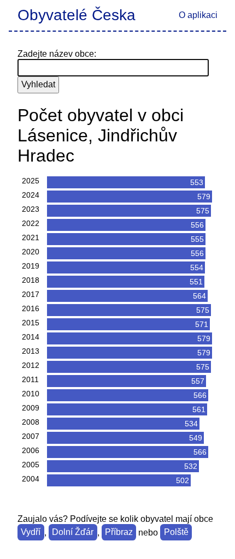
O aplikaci (198, 15)
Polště (176, 532)
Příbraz (119, 532)
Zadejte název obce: (56, 53)
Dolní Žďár (72, 532)
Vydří (30, 532)
